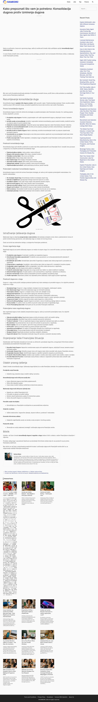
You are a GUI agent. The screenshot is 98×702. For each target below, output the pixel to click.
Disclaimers (50, 697)
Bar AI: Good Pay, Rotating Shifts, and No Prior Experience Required (88, 82)
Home (68, 2)
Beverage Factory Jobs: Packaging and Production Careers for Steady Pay (88, 151)
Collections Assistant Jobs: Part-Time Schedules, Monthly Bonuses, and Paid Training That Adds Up (87, 73)
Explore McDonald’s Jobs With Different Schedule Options (87, 24)
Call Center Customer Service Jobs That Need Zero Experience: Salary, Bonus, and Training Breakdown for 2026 (87, 102)
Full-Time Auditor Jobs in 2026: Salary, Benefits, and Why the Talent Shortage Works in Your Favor (87, 91)
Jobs (74, 2)
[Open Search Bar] (92, 2)
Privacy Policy (41, 697)
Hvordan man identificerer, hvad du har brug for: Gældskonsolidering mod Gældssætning (26, 473)
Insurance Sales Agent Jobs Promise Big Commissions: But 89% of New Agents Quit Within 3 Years (88, 33)
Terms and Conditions (30, 697)
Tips (80, 2)
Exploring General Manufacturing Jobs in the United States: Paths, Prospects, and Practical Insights (88, 142)
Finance (86, 2)
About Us (71, 697)
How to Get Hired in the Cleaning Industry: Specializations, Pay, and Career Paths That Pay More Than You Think (87, 53)
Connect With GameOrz (61, 697)
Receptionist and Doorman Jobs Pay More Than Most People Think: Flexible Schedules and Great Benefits (88, 113)
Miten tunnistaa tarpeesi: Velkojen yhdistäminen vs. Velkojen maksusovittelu (23, 471)
